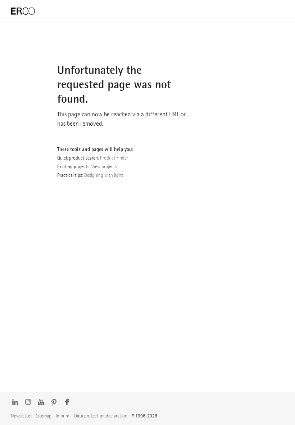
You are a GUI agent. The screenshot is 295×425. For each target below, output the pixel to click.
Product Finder (114, 158)
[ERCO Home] (23, 11)
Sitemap (43, 416)
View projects (104, 166)
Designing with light (103, 175)
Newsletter (21, 416)
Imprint (63, 416)
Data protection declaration (100, 416)
